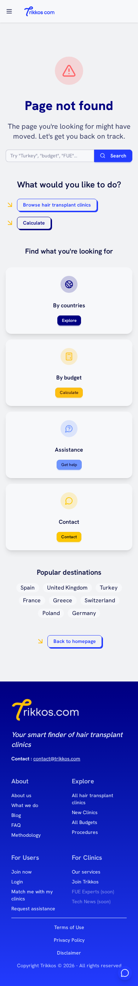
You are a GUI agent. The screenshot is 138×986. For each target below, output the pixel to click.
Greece (62, 600)
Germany (84, 613)
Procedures (85, 832)
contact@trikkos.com (56, 758)
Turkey (108, 587)
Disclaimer (69, 953)
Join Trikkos (85, 881)
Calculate (34, 223)
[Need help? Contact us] (124, 972)
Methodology (26, 835)
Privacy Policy (69, 940)
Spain (28, 587)
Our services (86, 872)
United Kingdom (67, 587)
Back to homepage (74, 641)
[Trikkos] (45, 712)
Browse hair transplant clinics (57, 205)
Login (17, 881)
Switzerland (100, 600)
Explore (69, 320)
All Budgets (84, 822)
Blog (16, 815)
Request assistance (33, 908)
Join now (21, 872)
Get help (69, 465)
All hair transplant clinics (92, 799)
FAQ (16, 825)
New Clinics (85, 812)
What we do (24, 805)
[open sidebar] (9, 11)
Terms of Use (69, 927)
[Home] (39, 11)
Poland (51, 613)
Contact (69, 537)
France (32, 600)
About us (21, 795)
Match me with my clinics (32, 895)
